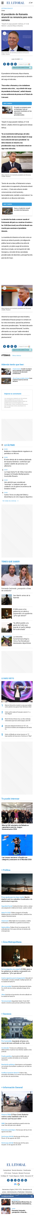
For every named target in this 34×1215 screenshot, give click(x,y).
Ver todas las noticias (9, 501)
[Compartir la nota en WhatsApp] (12, 64)
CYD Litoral (7, 1173)
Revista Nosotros (17, 1170)
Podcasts (15, 1173)
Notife (22, 1176)
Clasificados (27, 1170)
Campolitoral (7, 1170)
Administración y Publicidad (15, 1192)
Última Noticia (16, 355)
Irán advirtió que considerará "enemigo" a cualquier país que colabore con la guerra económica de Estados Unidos (17, 484)
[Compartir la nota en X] (8, 64)
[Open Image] (4, 33)
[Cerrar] (30, 67)
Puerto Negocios (14, 1176)
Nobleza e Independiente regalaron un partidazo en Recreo (18, 451)
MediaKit (30, 1194)
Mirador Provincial (24, 1173)
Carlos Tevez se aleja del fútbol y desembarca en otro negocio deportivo (18, 495)
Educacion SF (29, 1176)
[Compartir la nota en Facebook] (4, 64)
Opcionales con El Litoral (18, 1194)
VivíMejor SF (4, 1176)
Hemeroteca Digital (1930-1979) (12, 1189)
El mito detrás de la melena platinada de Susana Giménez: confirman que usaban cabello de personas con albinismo (17, 462)
